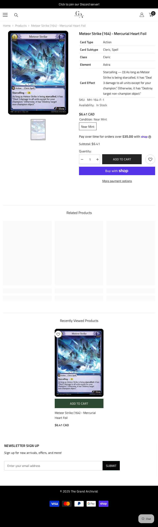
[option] (38, 73)
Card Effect (87, 82)
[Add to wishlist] (150, 159)
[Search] (16, 15)
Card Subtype (89, 49)
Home (7, 25)
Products (21, 25)
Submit (111, 465)
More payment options (117, 181)
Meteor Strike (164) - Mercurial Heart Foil (75, 415)
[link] (27, 290)
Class (83, 57)
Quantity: (85, 151)
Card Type (86, 42)
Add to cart (123, 159)
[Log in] (142, 15)
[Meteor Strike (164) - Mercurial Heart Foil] (79, 363)
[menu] (5, 14)
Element (85, 64)
